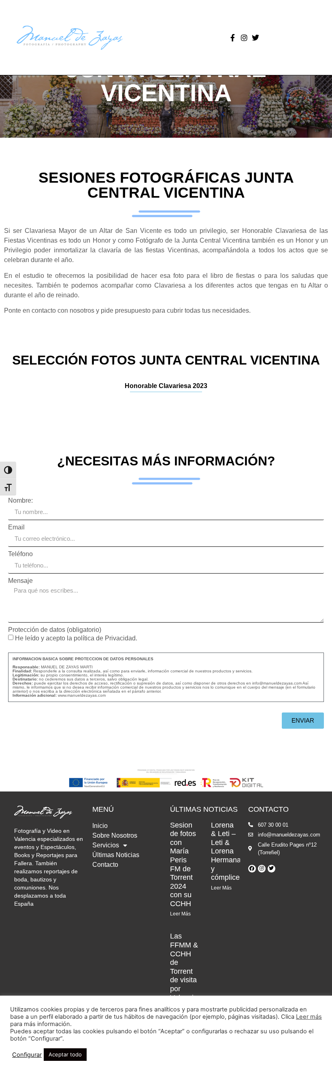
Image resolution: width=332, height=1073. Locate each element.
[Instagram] (244, 37)
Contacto (105, 864)
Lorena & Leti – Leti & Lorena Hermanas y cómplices (228, 851)
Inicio (100, 825)
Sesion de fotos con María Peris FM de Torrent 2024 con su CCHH (183, 864)
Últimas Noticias (115, 854)
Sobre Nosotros (114, 835)
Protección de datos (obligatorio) (54, 630)
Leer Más (180, 914)
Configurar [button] (27, 1054)
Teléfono (20, 554)
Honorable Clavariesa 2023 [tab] (166, 385)
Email (16, 527)
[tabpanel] (166, 405)
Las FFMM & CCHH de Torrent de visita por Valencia (184, 966)
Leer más (309, 1016)
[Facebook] (252, 868)
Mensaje (20, 581)
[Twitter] (255, 37)
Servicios (105, 845)
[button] (196, 37)
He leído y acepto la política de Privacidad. (164, 666)
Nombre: (20, 500)
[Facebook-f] (232, 37)
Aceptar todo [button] (65, 1054)
